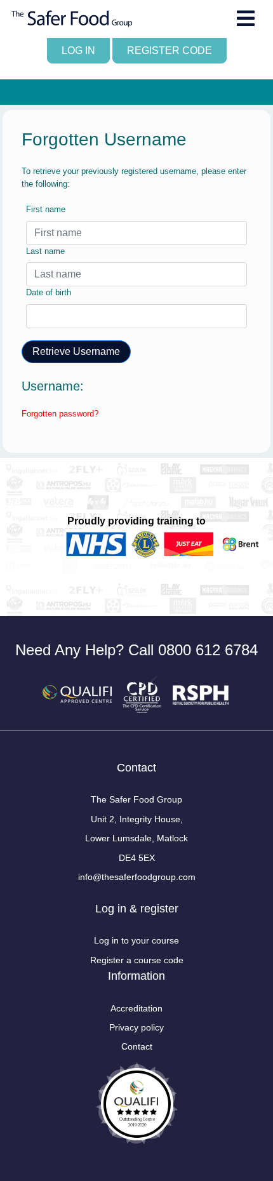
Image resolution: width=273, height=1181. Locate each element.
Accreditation (136, 1008)
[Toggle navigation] (246, 18)
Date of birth (48, 292)
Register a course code (136, 960)
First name (45, 209)
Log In (78, 50)
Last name (45, 251)
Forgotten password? (60, 413)
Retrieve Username (76, 351)
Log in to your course (136, 940)
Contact (136, 1046)
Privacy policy (136, 1027)
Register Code (169, 50)
